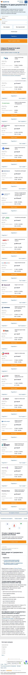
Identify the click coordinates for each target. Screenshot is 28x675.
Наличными (14, 31)
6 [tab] (15, 659)
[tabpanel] (13, 648)
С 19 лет (3, 651)
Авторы (19, 666)
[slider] (0, 19)
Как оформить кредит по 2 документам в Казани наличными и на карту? (13, 563)
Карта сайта (3, 667)
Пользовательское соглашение (8, 666)
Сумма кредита (5, 16)
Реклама (6, 664)
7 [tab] (16, 659)
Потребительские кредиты (7, 518)
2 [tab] (10, 659)
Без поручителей (20, 27)
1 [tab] (8, 659)
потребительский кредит (8, 618)
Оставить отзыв (14, 541)
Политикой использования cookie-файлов (11, 75)
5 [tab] (14, 659)
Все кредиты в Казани (14, 512)
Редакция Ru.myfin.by (6, 549)
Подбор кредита (18, 518)
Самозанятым (5, 645)
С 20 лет (3, 653)
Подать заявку (14, 92)
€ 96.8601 (21, 2)
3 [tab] (11, 659)
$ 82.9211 (21, 1)
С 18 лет (3, 649)
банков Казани (18, 568)
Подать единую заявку (14, 41)
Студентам (4, 647)
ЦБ (18, 1)
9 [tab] (19, 659)
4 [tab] (12, 659)
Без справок (7, 27)
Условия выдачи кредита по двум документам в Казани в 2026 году (11, 561)
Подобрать (14, 36)
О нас (2, 664)
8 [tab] (18, 659)
